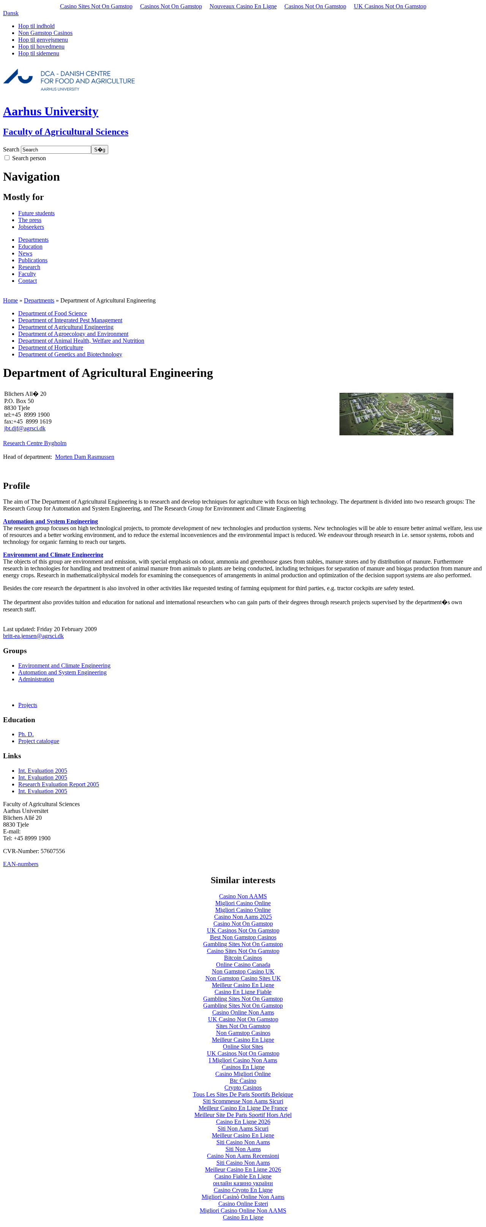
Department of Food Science (52, 313)
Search (11, 149)
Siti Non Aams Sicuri (243, 1128)
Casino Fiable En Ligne (243, 1176)
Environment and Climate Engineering (53, 554)
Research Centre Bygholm (34, 443)
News (25, 253)
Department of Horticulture (50, 347)
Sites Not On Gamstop (243, 1026)
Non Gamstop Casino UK (243, 971)
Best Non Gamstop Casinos (243, 937)
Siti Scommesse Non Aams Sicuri (243, 1101)
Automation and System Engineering (50, 521)
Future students (36, 213)
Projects (27, 705)
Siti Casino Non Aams (243, 1142)
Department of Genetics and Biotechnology (70, 354)
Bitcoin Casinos (243, 958)
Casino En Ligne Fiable (243, 992)
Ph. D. (26, 734)
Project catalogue (38, 741)
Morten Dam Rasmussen (84, 457)
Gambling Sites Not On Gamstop (243, 944)
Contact (27, 280)
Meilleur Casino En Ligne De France (243, 1108)
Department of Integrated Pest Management (70, 320)
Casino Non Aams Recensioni (243, 1156)
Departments (33, 239)
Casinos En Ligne (243, 1067)
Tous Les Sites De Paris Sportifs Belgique (243, 1094)
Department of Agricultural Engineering (66, 327)
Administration (36, 679)
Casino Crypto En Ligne (243, 1190)
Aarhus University (50, 111)
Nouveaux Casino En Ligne (243, 6)
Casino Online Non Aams (243, 1012)
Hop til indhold (36, 26)
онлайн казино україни (243, 1183)
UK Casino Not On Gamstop (243, 1019)
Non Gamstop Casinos (45, 33)
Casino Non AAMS (243, 896)
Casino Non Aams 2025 (243, 917)
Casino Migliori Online (243, 1074)
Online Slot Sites (243, 1046)
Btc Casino (243, 1080)
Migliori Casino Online (243, 903)
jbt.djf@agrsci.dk (25, 428)
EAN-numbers (20, 864)
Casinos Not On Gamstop (171, 6)
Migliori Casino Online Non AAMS (243, 1210)
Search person (29, 158)
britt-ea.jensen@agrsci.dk (33, 636)
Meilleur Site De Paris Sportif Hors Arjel (243, 1115)
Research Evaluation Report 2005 (58, 784)
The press (29, 220)
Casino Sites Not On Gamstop (96, 6)
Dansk (11, 13)
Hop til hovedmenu (41, 46)
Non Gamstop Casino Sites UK (243, 978)
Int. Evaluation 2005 (42, 770)
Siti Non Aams (243, 1149)
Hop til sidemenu (38, 53)
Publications (32, 260)
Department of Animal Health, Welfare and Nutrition (81, 340)
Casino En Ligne (243, 1217)
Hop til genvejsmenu (43, 39)
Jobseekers (31, 227)
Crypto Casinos (243, 1087)
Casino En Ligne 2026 (243, 1121)
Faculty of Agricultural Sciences (65, 132)
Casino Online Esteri (243, 1203)
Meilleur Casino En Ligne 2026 (243, 1169)
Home (10, 300)
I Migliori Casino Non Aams (243, 1060)
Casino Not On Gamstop (243, 923)
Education (30, 246)
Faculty (27, 274)
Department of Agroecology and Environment (73, 334)
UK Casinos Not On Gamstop (390, 6)
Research (29, 267)
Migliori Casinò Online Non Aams (243, 1197)
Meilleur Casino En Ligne (243, 985)
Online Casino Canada (243, 964)
